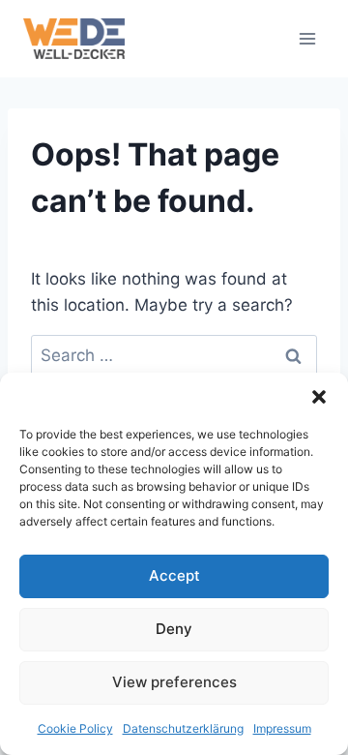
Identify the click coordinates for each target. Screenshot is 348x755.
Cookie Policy (75, 728)
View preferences (174, 682)
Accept (174, 575)
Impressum (282, 728)
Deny (174, 628)
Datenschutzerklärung (183, 728)
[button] (319, 397)
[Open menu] (307, 38)
